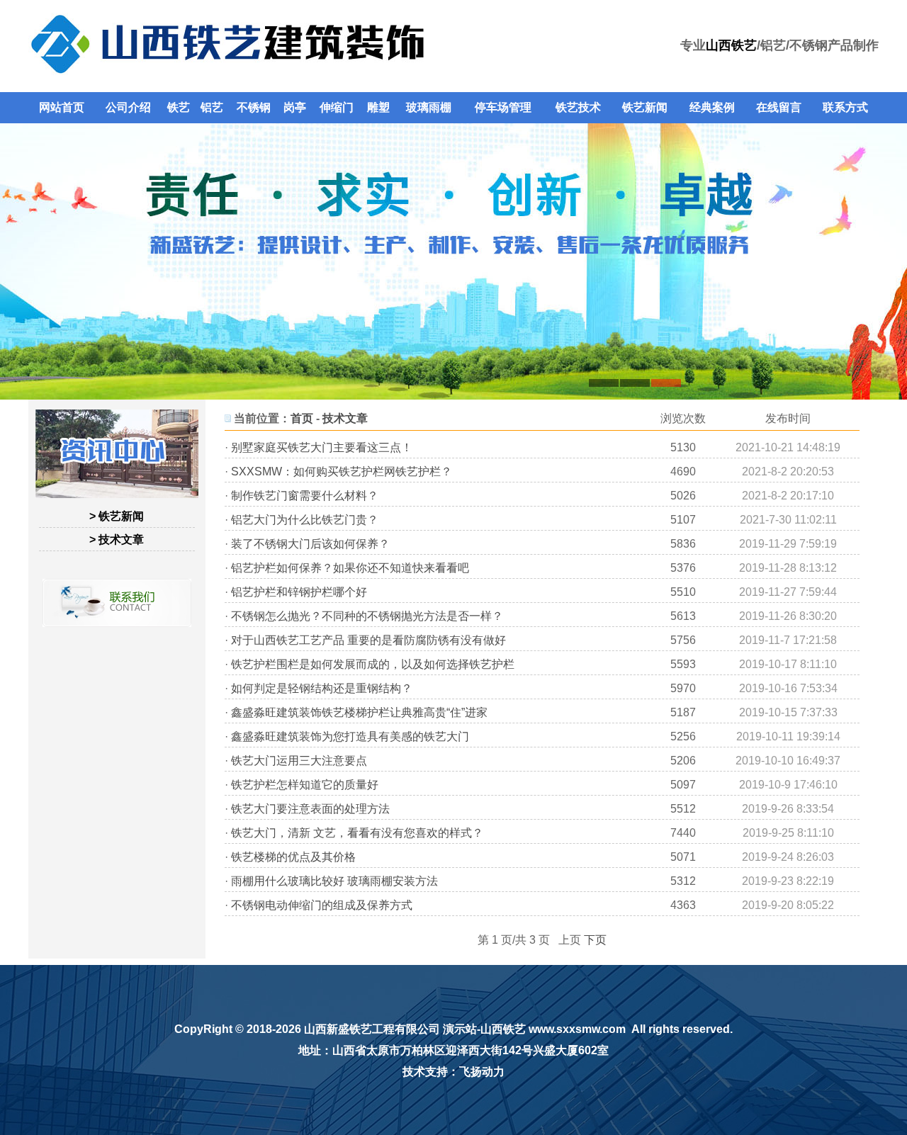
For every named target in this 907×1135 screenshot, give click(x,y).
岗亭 (294, 107)
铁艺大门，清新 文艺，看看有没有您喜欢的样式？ (357, 833)
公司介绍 (128, 107)
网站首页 (61, 107)
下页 (595, 940)
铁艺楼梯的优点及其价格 (293, 857)
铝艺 (212, 107)
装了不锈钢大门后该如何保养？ (310, 544)
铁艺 (178, 107)
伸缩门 (337, 107)
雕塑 (378, 107)
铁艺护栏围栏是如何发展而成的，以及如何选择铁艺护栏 (372, 664)
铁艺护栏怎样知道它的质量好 (304, 785)
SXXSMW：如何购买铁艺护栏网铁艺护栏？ (341, 471)
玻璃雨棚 (428, 107)
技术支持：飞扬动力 (453, 1072)
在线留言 (778, 107)
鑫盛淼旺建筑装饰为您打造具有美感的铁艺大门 (350, 736)
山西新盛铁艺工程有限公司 (372, 1029)
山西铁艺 (731, 45)
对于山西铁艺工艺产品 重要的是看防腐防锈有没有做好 (368, 640)
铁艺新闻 (644, 107)
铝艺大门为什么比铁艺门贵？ (304, 520)
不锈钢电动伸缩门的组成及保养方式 (321, 905)
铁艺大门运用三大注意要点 (299, 761)
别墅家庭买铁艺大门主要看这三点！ (321, 447)
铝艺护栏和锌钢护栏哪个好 (299, 592)
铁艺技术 (578, 107)
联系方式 (845, 107)
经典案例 (712, 107)
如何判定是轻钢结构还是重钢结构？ (321, 688)
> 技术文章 (116, 539)
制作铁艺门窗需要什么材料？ (304, 496)
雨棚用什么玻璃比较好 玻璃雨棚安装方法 (334, 881)
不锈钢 (254, 107)
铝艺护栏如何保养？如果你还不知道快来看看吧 (350, 568)
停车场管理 (503, 107)
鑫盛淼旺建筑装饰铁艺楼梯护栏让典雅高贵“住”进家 (359, 712)
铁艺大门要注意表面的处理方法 (310, 809)
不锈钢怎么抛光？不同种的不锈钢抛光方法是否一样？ (367, 616)
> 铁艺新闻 (116, 516)
